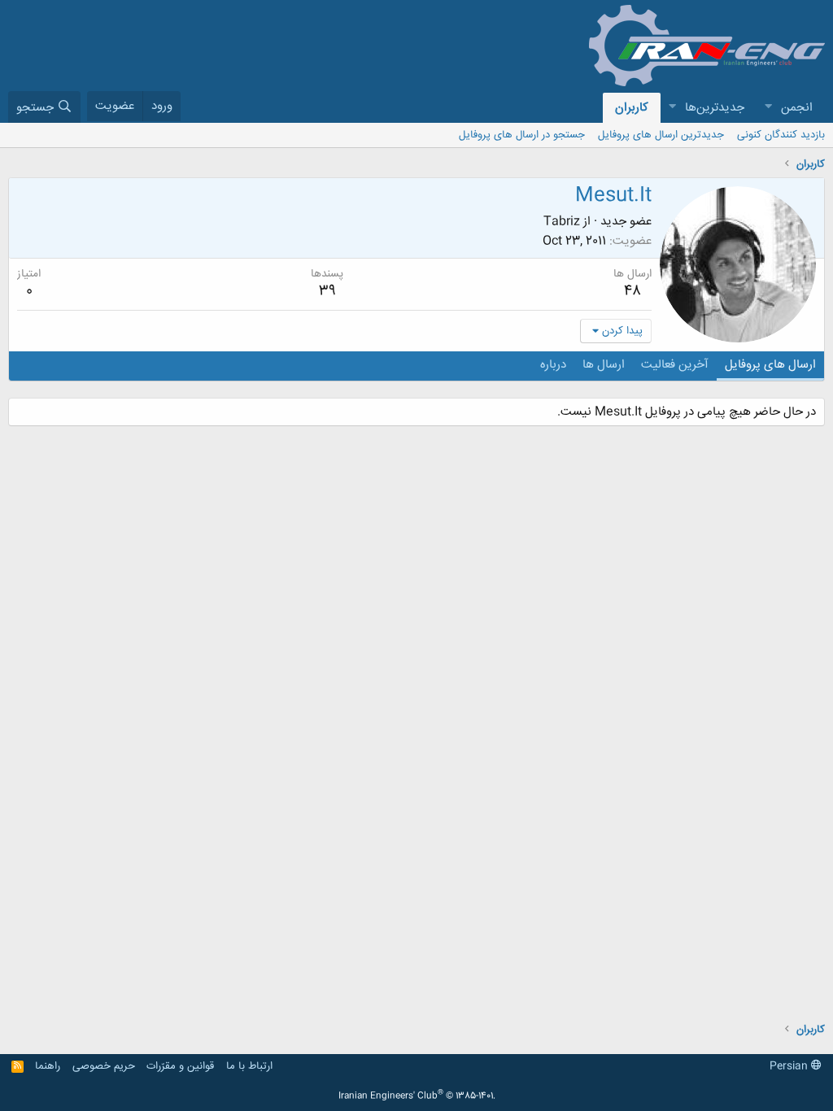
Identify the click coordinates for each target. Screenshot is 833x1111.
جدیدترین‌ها (714, 108)
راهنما (47, 1066)
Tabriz (561, 221)
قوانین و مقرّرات (180, 1066)
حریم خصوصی (103, 1066)
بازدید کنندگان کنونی (781, 135)
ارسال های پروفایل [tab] (770, 365)
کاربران (631, 108)
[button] (768, 108)
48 (632, 291)
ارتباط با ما (249, 1066)
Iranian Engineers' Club (416, 1096)
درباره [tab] (553, 365)
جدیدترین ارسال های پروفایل (661, 135)
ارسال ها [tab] (603, 365)
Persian (790, 1066)
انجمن (797, 108)
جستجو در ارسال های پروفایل (522, 135)
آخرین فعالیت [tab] (675, 365)
